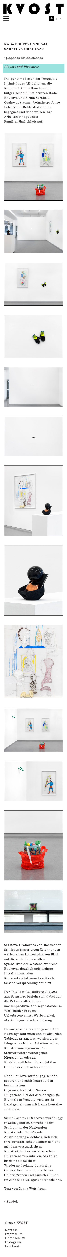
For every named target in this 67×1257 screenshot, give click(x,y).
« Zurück (11, 1201)
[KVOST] (33, 9)
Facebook (12, 1246)
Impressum (14, 1234)
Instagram (13, 1242)
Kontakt (11, 1230)
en (61, 18)
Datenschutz (15, 1238)
